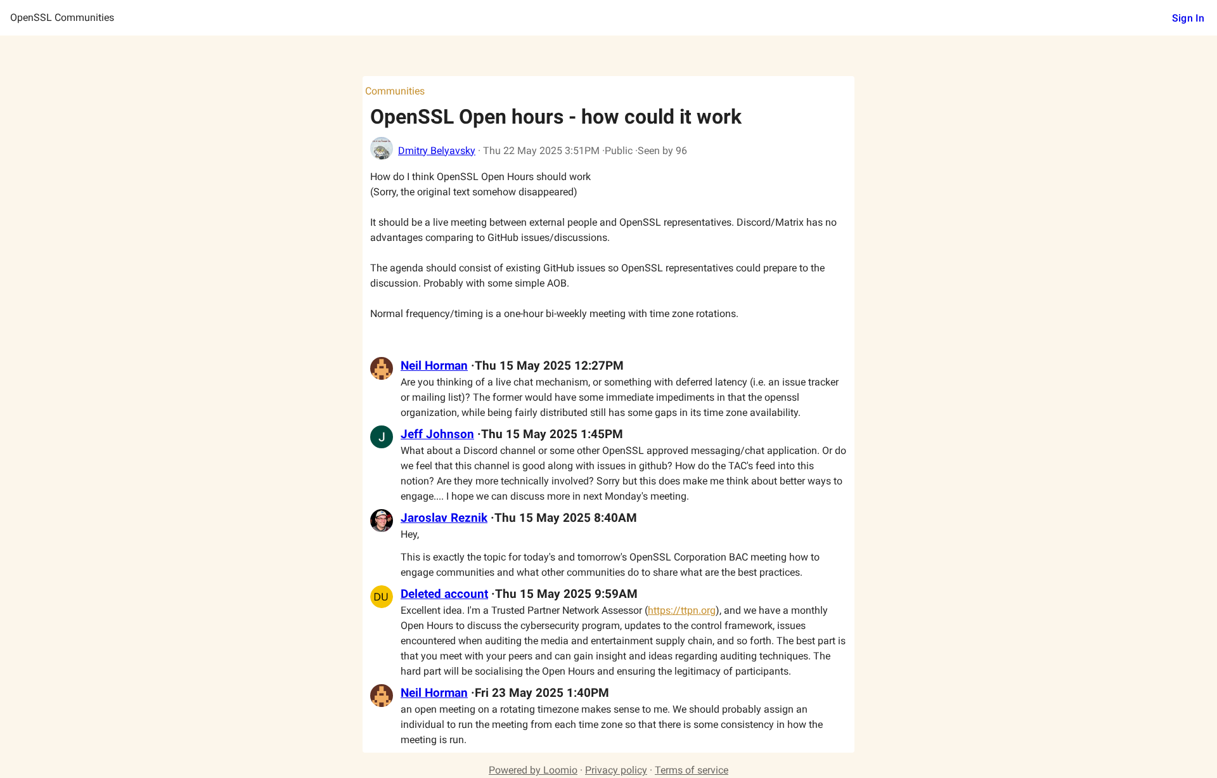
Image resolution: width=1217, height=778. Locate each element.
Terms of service (691, 770)
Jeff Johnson (437, 434)
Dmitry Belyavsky (436, 151)
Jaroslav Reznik (444, 518)
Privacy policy (616, 770)
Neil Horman (434, 366)
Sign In (1188, 18)
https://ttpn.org (682, 610)
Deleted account (444, 594)
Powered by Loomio (533, 770)
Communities (395, 91)
